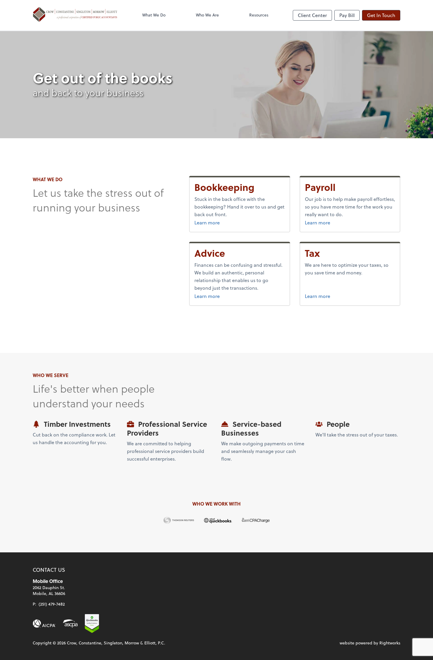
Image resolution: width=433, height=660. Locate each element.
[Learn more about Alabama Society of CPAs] (70, 623)
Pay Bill (347, 15)
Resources (258, 15)
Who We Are (207, 15)
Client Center (312, 15)
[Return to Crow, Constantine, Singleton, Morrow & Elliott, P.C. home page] (75, 15)
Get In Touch (381, 15)
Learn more (229, 222)
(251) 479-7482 (52, 604)
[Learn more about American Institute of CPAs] (44, 623)
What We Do (154, 15)
